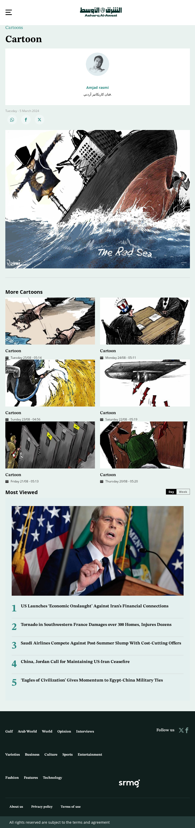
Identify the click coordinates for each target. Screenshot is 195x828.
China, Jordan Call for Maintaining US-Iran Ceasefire (75, 661)
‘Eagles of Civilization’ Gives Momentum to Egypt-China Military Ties (92, 680)
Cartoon (13, 350)
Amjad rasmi (97, 87)
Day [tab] (171, 491)
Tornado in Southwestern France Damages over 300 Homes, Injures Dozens (96, 624)
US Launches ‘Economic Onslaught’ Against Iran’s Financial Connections (94, 606)
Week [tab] (183, 491)
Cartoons (14, 27)
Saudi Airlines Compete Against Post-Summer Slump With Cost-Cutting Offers (101, 643)
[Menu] (8, 12)
